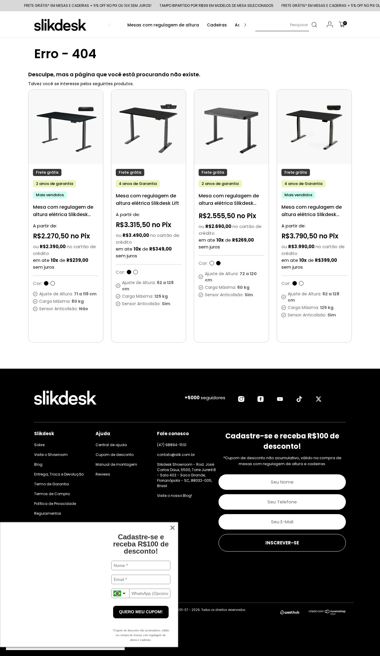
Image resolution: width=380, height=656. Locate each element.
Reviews (103, 474)
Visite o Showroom (51, 454)
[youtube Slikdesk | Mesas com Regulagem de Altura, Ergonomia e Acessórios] (280, 399)
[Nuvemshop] (327, 614)
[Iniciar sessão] (330, 25)
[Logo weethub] (289, 612)
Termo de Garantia (51, 484)
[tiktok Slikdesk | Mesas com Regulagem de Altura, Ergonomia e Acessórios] (299, 399)
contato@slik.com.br (176, 454)
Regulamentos (47, 513)
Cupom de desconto (115, 454)
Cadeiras (217, 25)
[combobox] (120, 593)
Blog (38, 464)
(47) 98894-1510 (171, 444)
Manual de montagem (116, 464)
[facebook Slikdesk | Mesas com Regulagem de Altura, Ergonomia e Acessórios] (260, 399)
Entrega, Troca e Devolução (59, 474)
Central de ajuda (111, 444)
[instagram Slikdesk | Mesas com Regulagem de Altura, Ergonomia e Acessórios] (241, 399)
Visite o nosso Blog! (174, 495)
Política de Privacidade (55, 503)
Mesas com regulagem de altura (163, 25)
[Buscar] (313, 25)
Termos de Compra (52, 493)
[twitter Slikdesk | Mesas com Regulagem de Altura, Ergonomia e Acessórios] (318, 399)
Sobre (39, 444)
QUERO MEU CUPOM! (141, 611)
